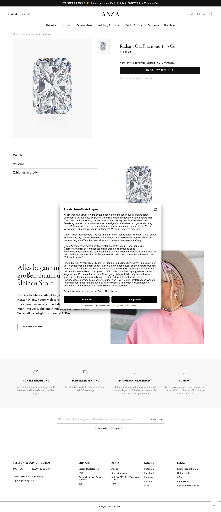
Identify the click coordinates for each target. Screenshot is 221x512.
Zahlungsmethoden (26, 172)
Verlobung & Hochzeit (109, 25)
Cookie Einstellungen (188, 486)
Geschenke (153, 25)
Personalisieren (85, 25)
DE (23, 14)
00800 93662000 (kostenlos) (28, 477)
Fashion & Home (133, 25)
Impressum (183, 482)
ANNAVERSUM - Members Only (125, 478)
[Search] (192, 14)
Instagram (149, 469)
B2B (81, 484)
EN (28, 14)
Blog (146, 486)
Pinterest (149, 477)
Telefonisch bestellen (130, 78)
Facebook (149, 473)
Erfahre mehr (33, 327)
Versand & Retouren (89, 469)
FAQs (81, 473)
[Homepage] (110, 14)
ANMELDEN (156, 420)
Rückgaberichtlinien (187, 469)
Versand (18, 164)
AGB (179, 477)
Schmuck (67, 25)
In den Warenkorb (159, 70)
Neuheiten (51, 25)
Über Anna (169, 25)
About (114, 469)
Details (17, 155)
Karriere (115, 484)
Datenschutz (183, 473)
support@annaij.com (23, 480)
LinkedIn (148, 482)
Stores (13, 14)
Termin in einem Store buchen (90, 478)
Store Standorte (119, 473)
